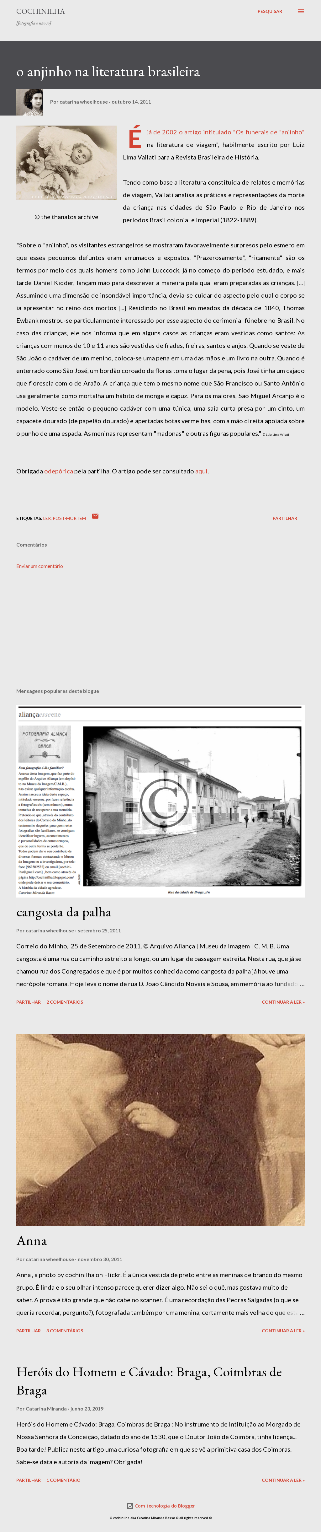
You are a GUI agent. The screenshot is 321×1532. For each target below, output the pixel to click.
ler (47, 518)
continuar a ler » (283, 1002)
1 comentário (63, 1480)
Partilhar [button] (285, 518)
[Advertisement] (160, 634)
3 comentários (64, 1330)
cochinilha (40, 11)
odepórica (58, 471)
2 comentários (64, 1002)
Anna (31, 1240)
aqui (201, 471)
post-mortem (69, 518)
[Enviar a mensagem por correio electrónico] (95, 518)
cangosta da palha (64, 911)
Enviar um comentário (39, 566)
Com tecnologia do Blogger (164, 1506)
